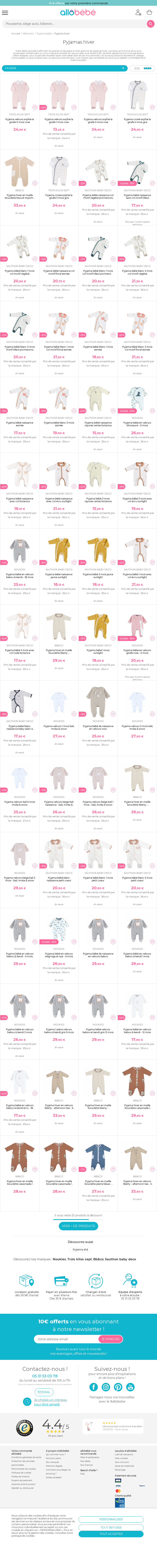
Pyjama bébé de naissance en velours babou (98, 955)
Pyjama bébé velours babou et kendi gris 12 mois (98, 1031)
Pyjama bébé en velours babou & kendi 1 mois (137, 955)
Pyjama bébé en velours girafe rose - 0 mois (137, 651)
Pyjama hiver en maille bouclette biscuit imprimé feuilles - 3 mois (20, 198)
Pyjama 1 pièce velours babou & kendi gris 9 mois (59, 1031)
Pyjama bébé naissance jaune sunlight (58, 575)
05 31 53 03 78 (130, 1298)
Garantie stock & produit (23, 1484)
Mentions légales (54, 1466)
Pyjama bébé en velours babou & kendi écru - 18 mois (20, 1108)
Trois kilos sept (79, 1259)
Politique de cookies (21, 1473)
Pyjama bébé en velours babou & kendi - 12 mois (137, 1031)
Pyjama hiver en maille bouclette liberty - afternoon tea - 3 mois (137, 804)
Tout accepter (111, 1534)
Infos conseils (121, 1458)
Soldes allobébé (53, 1477)
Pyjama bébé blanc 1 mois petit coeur (98, 879)
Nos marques (52, 1462)
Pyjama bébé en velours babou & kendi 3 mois (20, 1031)
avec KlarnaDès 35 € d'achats (61, 1295)
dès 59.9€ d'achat (27, 1293)
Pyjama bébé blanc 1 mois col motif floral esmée (59, 348)
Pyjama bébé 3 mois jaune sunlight (98, 575)
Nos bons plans (53, 1458)
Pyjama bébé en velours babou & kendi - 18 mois (20, 575)
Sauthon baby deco (120, 1259)
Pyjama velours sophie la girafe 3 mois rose (98, 120)
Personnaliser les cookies (23, 1469)
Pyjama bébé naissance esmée (19, 424)
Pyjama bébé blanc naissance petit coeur (59, 879)
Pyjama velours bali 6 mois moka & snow (19, 803)
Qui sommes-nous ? (56, 1454)
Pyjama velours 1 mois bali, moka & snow (59, 727)
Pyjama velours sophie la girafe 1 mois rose (59, 120)
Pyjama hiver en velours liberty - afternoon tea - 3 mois (137, 1184)
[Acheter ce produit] (34, 107)
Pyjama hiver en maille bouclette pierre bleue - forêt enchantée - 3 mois (98, 1184)
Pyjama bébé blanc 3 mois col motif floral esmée (137, 348)
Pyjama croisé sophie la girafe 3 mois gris (58, 196)
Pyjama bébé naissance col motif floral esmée (58, 272)
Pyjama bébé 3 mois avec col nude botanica (19, 651)
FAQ (82, 1474)
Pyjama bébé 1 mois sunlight (98, 651)
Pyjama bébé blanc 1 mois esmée (98, 348)
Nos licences (86, 1465)
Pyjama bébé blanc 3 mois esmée (59, 424)
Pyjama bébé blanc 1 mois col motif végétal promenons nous (19, 273)
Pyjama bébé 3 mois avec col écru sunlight (137, 500)
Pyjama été (80, 1249)
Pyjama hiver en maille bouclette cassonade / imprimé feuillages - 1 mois (137, 1108)
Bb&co (98, 1259)
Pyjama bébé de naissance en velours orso (98, 727)
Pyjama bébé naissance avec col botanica (19, 500)
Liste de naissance (124, 1454)
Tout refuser (111, 1527)
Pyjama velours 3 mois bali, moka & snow (137, 727)
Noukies (59, 1259)
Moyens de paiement (21, 1480)
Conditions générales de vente (26, 1457)
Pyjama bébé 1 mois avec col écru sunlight (137, 575)
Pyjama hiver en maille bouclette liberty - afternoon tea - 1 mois (59, 653)
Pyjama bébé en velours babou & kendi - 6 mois (20, 955)
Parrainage (120, 1470)
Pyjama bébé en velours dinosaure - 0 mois (137, 424)
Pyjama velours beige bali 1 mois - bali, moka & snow (98, 803)
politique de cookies (22, 1535)
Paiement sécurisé (125, 1475)
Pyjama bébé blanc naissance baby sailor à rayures (20, 729)
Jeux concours (122, 1462)
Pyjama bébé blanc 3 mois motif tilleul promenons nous (20, 349)
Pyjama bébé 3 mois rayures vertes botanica (98, 500)
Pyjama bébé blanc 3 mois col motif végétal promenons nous (137, 273)
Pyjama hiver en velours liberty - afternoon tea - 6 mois (59, 1108)
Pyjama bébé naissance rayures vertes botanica (98, 424)
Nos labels (85, 1461)
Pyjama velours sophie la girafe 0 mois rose (19, 120)
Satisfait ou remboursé (22, 1488)
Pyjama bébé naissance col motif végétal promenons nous (98, 198)
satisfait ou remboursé (96, 1293)
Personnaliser (111, 1519)
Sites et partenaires (89, 1457)
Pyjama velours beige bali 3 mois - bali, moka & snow (19, 879)
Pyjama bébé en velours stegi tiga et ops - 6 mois (59, 955)
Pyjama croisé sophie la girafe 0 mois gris (137, 120)
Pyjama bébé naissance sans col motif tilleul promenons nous (137, 198)
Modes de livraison (20, 1476)
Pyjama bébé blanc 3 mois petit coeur (137, 879)
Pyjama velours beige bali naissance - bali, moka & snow (59, 804)
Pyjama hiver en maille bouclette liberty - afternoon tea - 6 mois (98, 1108)
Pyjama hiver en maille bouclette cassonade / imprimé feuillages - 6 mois (58, 1184)
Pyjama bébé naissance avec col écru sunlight (58, 500)
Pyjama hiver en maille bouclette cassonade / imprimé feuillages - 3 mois (19, 1184)
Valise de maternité (124, 1466)
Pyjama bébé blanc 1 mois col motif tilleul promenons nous (98, 273)
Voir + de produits (78, 1226)
